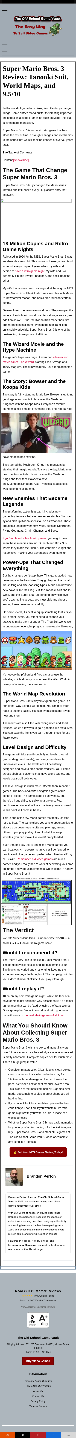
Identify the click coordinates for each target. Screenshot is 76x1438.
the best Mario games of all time (43, 1015)
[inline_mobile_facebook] (53, 1435)
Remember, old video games (35, 859)
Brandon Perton (17, 1197)
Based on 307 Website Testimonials (38, 1300)
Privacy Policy (38, 1401)
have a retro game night (29, 271)
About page (35, 1249)
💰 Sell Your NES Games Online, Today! (38, 1152)
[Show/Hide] (21, 160)
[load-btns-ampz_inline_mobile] (68, 1435)
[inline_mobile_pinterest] (38, 1435)
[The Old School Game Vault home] (38, 25)
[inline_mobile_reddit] (7, 1435)
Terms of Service (38, 1406)
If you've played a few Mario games (24, 538)
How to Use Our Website (38, 1386)
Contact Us (38, 1396)
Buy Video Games (38, 1361)
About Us (38, 1391)
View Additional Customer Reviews (38, 1307)
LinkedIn (56, 1245)
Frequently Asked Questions (38, 1381)
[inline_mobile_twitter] (22, 1435)
